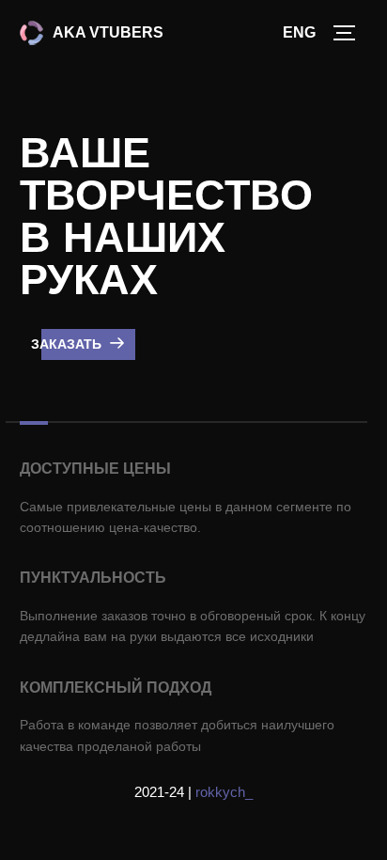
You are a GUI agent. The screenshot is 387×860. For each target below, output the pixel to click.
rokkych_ (224, 792)
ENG (299, 32)
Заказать (68, 344)
